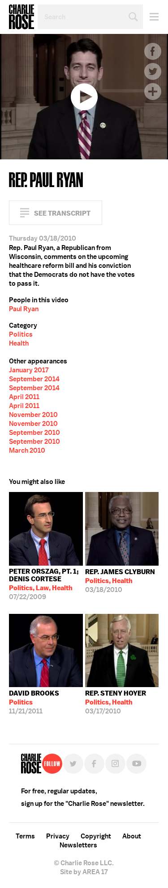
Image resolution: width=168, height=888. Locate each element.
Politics (21, 334)
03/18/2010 (120, 580)
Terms (25, 836)
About (131, 836)
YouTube (136, 764)
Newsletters (78, 845)
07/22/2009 (44, 584)
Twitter (152, 71)
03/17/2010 (115, 702)
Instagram (115, 764)
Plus (152, 91)
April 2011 (24, 396)
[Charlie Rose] (31, 764)
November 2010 (33, 414)
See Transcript (62, 213)
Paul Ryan (24, 308)
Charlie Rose (21, 16)
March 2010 (27, 450)
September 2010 (34, 432)
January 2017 (28, 370)
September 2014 (34, 379)
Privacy (57, 836)
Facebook (152, 51)
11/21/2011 (34, 702)
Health (19, 343)
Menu (151, 16)
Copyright (96, 836)
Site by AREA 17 (84, 871)
